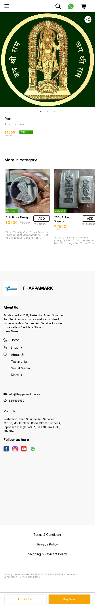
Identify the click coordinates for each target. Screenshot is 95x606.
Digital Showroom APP (50, 574)
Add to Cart (25, 599)
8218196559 (16, 400)
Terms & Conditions (29, 577)
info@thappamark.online (24, 394)
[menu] (6, 6)
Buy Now (69, 599)
